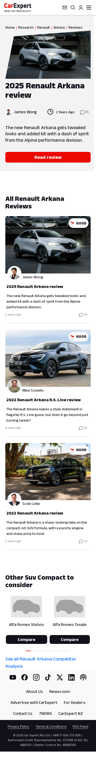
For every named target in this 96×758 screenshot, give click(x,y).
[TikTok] (48, 677)
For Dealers (74, 702)
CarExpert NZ (70, 713)
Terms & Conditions (51, 726)
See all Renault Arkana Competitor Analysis (40, 662)
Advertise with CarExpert (34, 702)
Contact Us (23, 713)
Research (26, 27)
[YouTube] (13, 677)
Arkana (59, 27)
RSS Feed (80, 726)
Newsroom (59, 691)
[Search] (73, 7)
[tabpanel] (48, 372)
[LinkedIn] (71, 677)
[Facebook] (24, 677)
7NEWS (45, 713)
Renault (43, 27)
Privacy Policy (18, 726)
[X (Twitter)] (60, 677)
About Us (34, 691)
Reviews (75, 27)
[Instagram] (36, 677)
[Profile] (81, 7)
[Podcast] (83, 677)
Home (10, 27)
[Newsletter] (65, 7)
